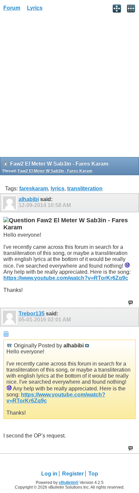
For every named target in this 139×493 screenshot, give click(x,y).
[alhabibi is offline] (10, 202)
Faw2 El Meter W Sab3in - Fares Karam (55, 170)
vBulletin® (69, 482)
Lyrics (35, 8)
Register (73, 474)
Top (93, 474)
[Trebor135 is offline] (10, 317)
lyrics (57, 188)
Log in (49, 474)
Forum (11, 8)
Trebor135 (32, 313)
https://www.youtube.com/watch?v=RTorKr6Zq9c (65, 278)
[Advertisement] (69, 86)
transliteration (85, 188)
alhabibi (29, 199)
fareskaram (33, 188)
